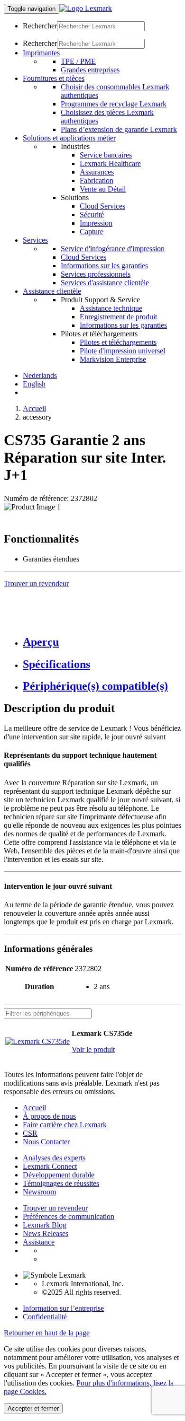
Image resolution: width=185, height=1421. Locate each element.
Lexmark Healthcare (110, 163)
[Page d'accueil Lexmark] (85, 8)
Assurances (97, 172)
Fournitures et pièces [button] (53, 78)
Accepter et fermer (33, 1408)
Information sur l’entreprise (63, 1308)
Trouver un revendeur (55, 1208)
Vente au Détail (103, 189)
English (34, 384)
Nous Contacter (46, 1142)
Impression (96, 223)
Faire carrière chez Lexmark (65, 1125)
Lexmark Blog (44, 1225)
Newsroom (39, 1192)
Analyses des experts (54, 1158)
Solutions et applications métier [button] (69, 138)
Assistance (39, 1242)
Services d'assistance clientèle (105, 283)
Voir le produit (93, 1049)
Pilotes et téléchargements (118, 342)
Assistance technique (111, 308)
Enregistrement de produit (118, 317)
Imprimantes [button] (41, 53)
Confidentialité (45, 1317)
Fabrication (96, 180)
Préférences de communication (68, 1216)
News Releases (45, 1233)
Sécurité (92, 215)
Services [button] (35, 240)
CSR (30, 1133)
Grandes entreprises (90, 70)
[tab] (102, 642)
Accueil (34, 408)
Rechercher (40, 26)
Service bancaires (106, 155)
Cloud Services (102, 206)
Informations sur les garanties (104, 266)
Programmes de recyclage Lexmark (113, 104)
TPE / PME (78, 61)
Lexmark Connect (50, 1166)
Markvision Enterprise (113, 359)
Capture (91, 232)
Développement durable (58, 1175)
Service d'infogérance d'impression (113, 249)
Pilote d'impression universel (122, 351)
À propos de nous (49, 1116)
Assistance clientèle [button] (52, 291)
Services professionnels (95, 274)
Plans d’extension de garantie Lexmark (119, 129)
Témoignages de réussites (61, 1183)
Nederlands (40, 375)
